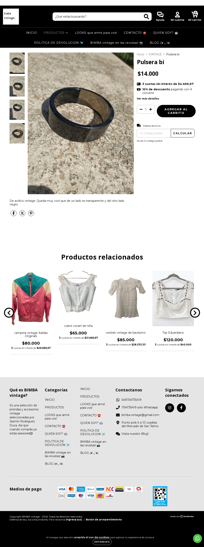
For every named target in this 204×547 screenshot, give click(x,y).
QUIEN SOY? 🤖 (165, 33)
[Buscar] (146, 16)
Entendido (102, 542)
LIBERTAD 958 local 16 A (102, 2)
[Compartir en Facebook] (14, 215)
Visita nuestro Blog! (135, 434)
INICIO (31, 33)
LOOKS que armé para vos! (96, 33)
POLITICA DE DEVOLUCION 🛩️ (58, 43)
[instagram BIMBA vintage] (6, 3)
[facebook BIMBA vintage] (11, 3)
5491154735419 (131, 400)
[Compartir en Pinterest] (31, 215)
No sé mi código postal (149, 140)
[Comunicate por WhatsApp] (197, 538)
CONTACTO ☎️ (135, 33)
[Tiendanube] (182, 516)
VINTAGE (155, 54)
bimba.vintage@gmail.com (140, 415)
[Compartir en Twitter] (22, 215)
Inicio (140, 54)
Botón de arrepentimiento (104, 519)
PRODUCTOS (55, 33)
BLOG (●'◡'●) (160, 43)
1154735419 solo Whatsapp (140, 407)
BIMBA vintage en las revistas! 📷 (116, 43)
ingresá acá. (74, 519)
